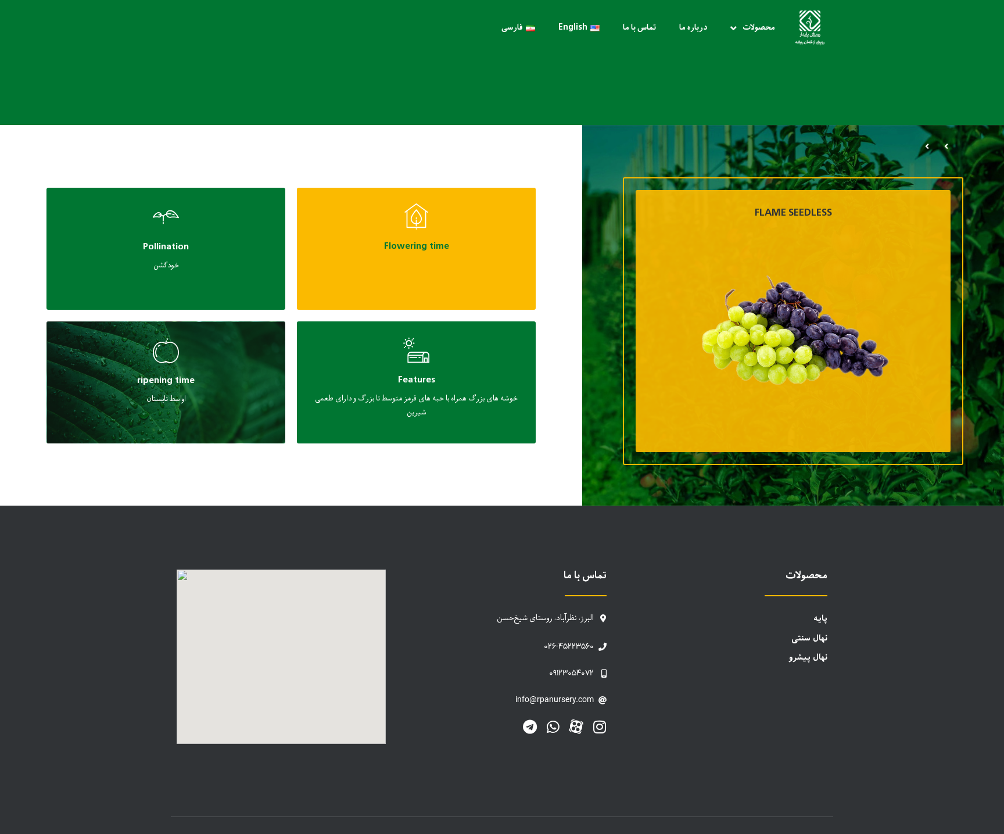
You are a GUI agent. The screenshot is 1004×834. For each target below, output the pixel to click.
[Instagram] (599, 727)
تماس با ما (639, 27)
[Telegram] (529, 727)
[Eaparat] (576, 727)
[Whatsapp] (553, 727)
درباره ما (693, 27)
